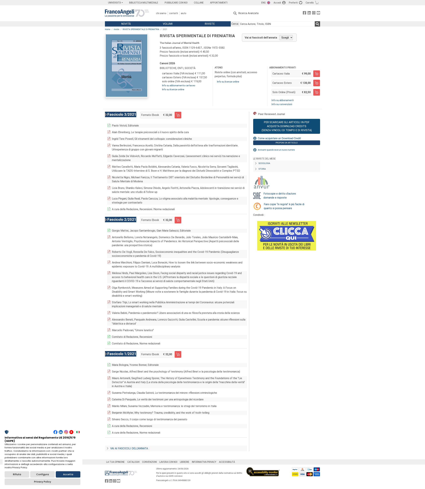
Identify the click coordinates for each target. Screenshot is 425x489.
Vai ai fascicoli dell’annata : (129, 448)
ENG (263, 2)
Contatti (173, 13)
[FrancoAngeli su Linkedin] (309, 13)
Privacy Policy (42, 481)
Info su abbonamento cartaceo (178, 85)
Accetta (68, 474)
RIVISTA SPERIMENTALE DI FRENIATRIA (141, 29)
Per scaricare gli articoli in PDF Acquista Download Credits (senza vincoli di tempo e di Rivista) (287, 126)
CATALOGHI (133, 462)
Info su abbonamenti (283, 100)
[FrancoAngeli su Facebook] (304, 13)
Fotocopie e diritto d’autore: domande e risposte (279, 195)
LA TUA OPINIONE (115, 462)
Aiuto (183, 13)
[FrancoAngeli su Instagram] (313, 13)
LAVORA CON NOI (168, 462)
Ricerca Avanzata (248, 13)
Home (107, 29)
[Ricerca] (317, 24)
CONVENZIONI (149, 462)
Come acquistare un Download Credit (279, 138)
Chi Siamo (161, 13)
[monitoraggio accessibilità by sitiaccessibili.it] (263, 469)
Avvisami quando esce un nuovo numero (276, 150)
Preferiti (293, 2)
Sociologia (264, 163)
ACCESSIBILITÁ (227, 462)
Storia (262, 169)
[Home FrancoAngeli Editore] (127, 13)
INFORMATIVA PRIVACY (204, 462)
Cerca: (235, 23)
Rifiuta (17, 474)
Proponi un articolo (287, 143)
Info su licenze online (173, 89)
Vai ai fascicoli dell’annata (261, 37)
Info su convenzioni (282, 104)
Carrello (310, 2)
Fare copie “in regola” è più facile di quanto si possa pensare (284, 206)
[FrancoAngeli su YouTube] (318, 13)
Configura (42, 474)
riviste (116, 29)
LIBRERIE (184, 462)
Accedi (277, 2)
